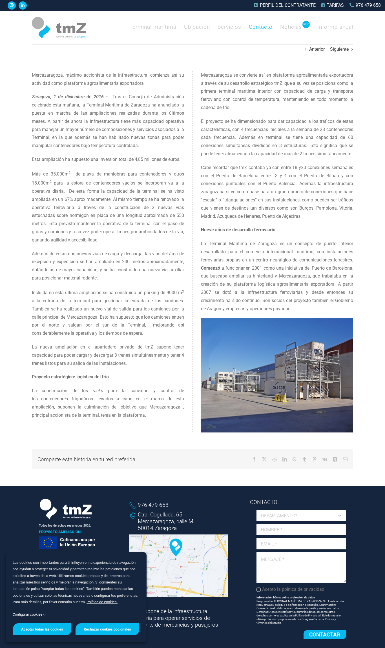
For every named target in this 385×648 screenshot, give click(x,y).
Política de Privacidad (308, 615)
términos (261, 622)
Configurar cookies (28, 614)
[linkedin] (23, 5)
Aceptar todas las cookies (42, 629)
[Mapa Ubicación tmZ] (178, 536)
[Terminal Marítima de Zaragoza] (59, 19)
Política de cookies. (102, 602)
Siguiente (339, 49)
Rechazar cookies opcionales (107, 629)
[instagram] (12, 5)
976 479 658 (153, 505)
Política (329, 619)
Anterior (317, 49)
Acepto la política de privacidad (293, 589)
